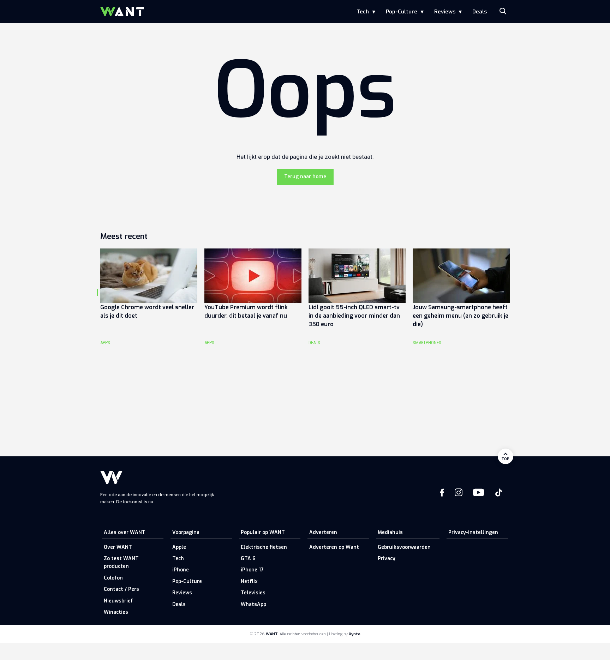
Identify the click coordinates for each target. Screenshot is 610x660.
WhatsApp (253, 604)
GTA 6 (248, 558)
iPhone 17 (252, 569)
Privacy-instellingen (473, 532)
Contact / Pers (121, 589)
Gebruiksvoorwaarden (404, 547)
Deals (479, 11)
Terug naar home (305, 176)
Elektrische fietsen (264, 547)
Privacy (386, 558)
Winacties (116, 612)
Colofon (113, 578)
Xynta (354, 634)
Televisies (253, 592)
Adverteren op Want (334, 547)
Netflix (249, 581)
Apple (179, 547)
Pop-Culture (401, 11)
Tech (363, 11)
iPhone (180, 569)
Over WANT (118, 547)
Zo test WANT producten (121, 562)
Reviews (444, 11)
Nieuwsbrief (118, 601)
